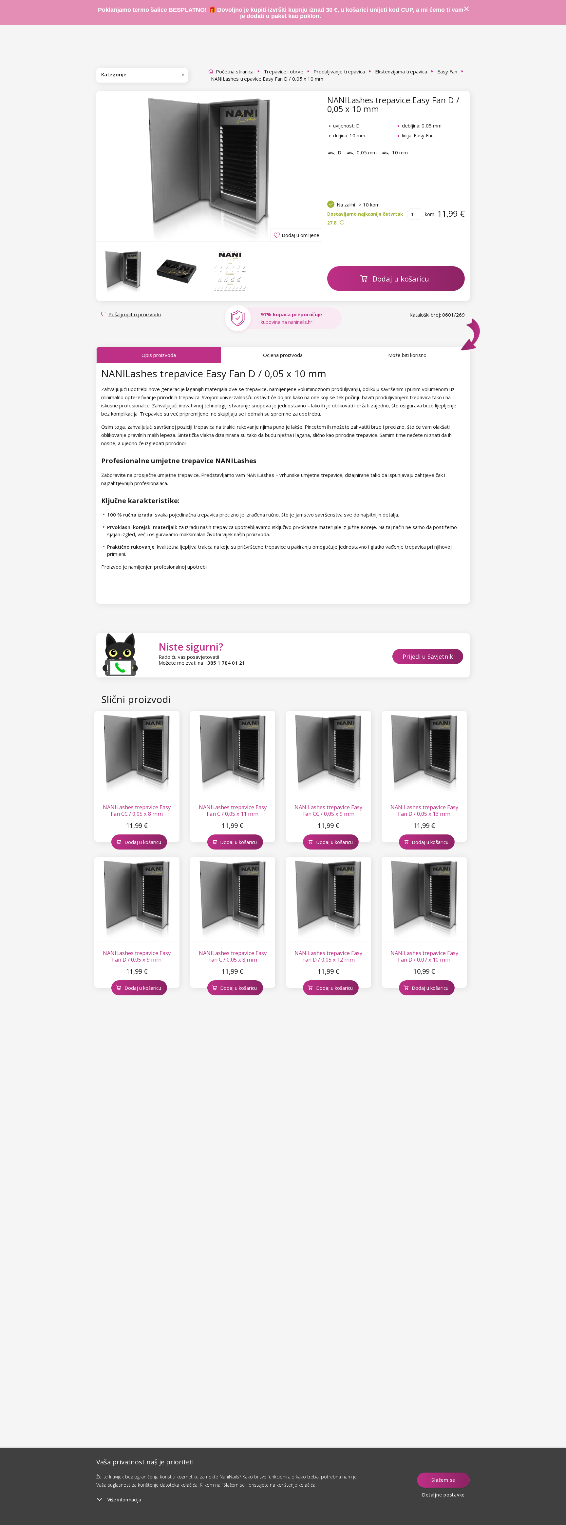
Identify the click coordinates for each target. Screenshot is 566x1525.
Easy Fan (447, 71)
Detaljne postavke (443, 1495)
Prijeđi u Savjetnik (428, 656)
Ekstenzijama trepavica (401, 71)
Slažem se (443, 1480)
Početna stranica (235, 71)
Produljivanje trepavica (339, 71)
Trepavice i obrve (283, 71)
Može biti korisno (407, 355)
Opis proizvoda (159, 355)
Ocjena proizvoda (283, 355)
